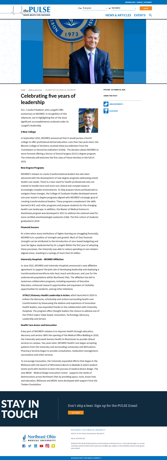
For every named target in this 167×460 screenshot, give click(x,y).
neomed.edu (130, 2)
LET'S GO (76, 413)
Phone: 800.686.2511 (78, 438)
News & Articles (118, 15)
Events (139, 15)
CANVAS (140, 2)
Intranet (148, 2)
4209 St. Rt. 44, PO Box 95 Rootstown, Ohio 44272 (87, 433)
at (109, 8)
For (80, 8)
